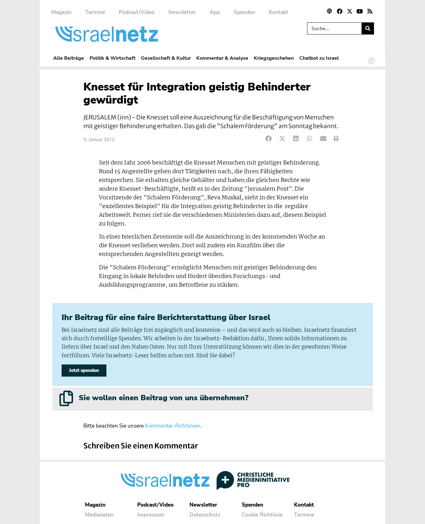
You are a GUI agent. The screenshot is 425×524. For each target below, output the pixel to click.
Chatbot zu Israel (319, 58)
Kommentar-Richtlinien (172, 425)
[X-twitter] (350, 11)
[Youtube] (360, 11)
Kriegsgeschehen (274, 58)
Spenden (244, 12)
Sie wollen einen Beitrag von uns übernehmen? (163, 398)
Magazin (61, 12)
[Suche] (368, 28)
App (215, 12)
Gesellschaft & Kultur (166, 58)
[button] (268, 139)
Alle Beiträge (68, 58)
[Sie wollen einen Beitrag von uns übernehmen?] (66, 398)
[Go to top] (371, 63)
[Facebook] (339, 11)
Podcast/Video (137, 12)
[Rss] (370, 11)
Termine (95, 12)
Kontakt (278, 12)
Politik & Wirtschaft (112, 58)
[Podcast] (329, 11)
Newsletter (182, 12)
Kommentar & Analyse (222, 58)
